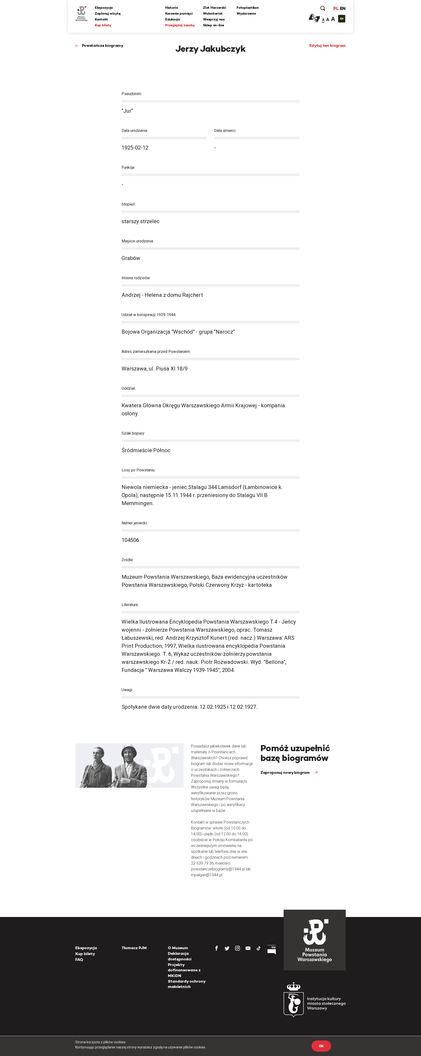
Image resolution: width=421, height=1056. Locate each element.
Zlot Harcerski (214, 7)
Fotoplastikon (247, 7)
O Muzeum (178, 947)
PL (336, 8)
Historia (171, 7)
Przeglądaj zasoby (180, 25)
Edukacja (172, 19)
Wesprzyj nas (214, 19)
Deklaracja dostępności (179, 956)
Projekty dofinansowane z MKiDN (184, 970)
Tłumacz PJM (134, 947)
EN (342, 8)
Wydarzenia (246, 13)
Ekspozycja (104, 7)
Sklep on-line (213, 25)
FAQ (79, 959)
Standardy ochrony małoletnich (186, 984)
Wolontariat (213, 13)
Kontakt (101, 19)
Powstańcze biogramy (102, 45)
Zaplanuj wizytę (108, 13)
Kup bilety (103, 25)
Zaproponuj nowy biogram (285, 772)
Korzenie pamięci (179, 13)
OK (321, 1046)
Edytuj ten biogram (327, 45)
